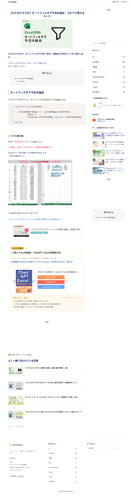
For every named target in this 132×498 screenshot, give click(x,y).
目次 (44, 73)
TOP (11, 462)
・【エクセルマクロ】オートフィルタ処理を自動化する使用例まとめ (34, 219)
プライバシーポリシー (16, 470)
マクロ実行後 (20, 81)
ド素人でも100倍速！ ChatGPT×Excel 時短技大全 (57, 272)
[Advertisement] (47, 336)
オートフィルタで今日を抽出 (23, 78)
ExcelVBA (12, 354)
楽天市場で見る (51, 282)
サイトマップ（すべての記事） (18, 465)
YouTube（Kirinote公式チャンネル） (20, 467)
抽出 (30, 354)
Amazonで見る (51, 277)
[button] (122, 43)
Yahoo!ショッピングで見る (51, 287)
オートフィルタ (22, 354)
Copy (83, 106)
